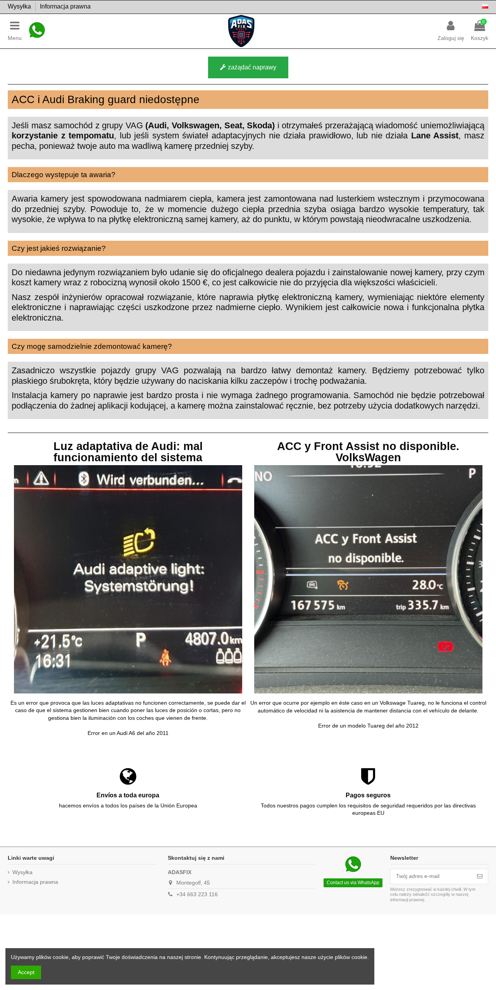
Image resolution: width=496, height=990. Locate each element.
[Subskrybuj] (480, 876)
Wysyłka (20, 6)
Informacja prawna (65, 6)
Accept (26, 972)
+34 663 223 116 (197, 894)
